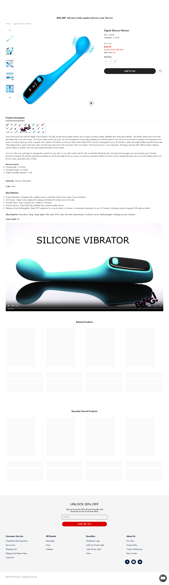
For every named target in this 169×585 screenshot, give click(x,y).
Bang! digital (39, 214)
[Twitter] (140, 562)
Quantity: (108, 57)
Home (8, 23)
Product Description (15, 117)
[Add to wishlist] (160, 71)
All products (23, 214)
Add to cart (129, 71)
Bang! (31, 214)
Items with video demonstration (72, 214)
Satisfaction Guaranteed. (104, 18)
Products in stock (92, 214)
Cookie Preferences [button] (134, 549)
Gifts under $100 (52, 214)
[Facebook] (127, 562)
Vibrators (131, 214)
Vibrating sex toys (120, 214)
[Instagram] (133, 562)
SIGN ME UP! (85, 524)
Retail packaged (106, 214)
